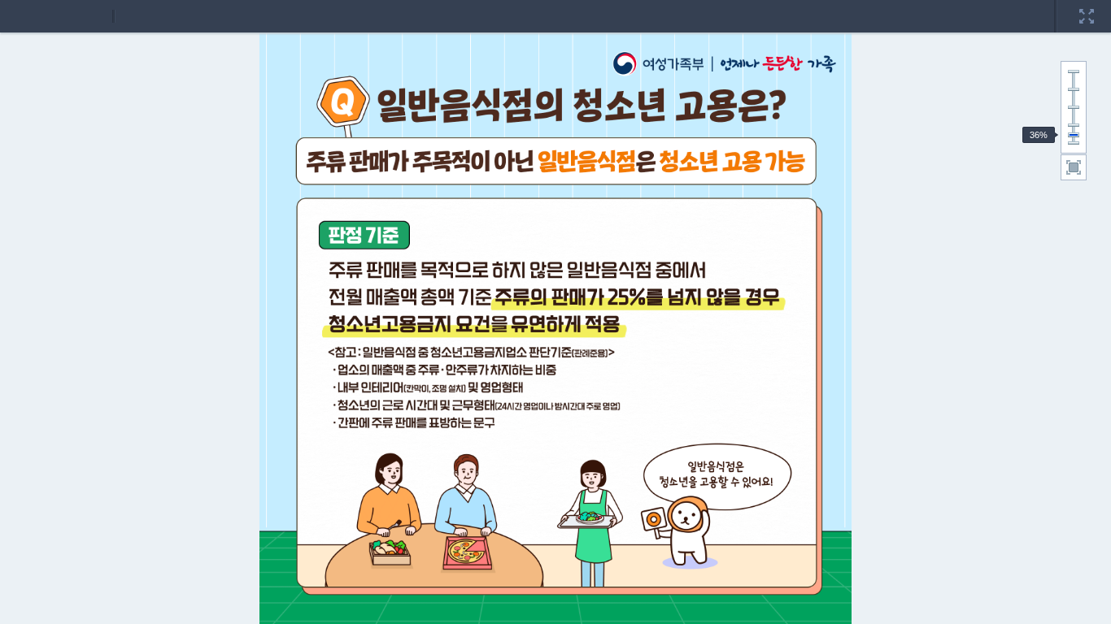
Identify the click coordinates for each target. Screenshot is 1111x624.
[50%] (1073, 125)
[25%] (1073, 143)
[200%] (1073, 71)
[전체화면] (1086, 5)
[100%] (1073, 107)
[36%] (1073, 134)
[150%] (1073, 89)
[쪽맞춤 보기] (1074, 167)
